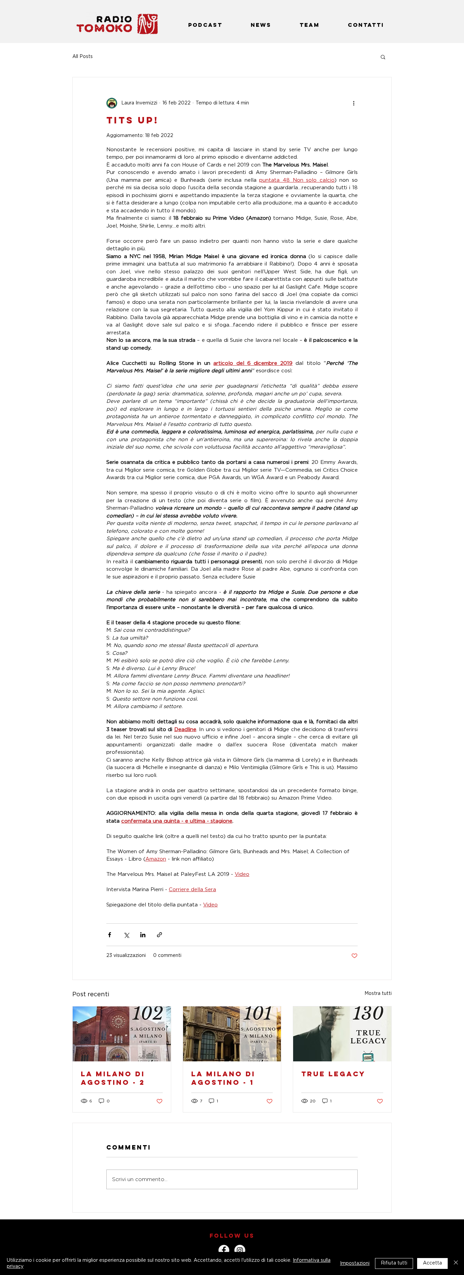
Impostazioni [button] (355, 1263)
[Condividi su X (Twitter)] (126, 934)
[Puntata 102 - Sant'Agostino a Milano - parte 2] (122, 1033)
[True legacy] (342, 1033)
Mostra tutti (378, 993)
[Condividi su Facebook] (109, 934)
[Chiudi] (456, 1263)
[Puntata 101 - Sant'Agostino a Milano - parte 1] (232, 1033)
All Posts (82, 56)
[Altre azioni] (354, 103)
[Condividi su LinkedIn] (143, 934)
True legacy (333, 1074)
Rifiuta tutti (394, 1263)
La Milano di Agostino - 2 (113, 1078)
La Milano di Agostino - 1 (223, 1078)
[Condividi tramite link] (159, 934)
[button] (383, 56)
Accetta (432, 1263)
